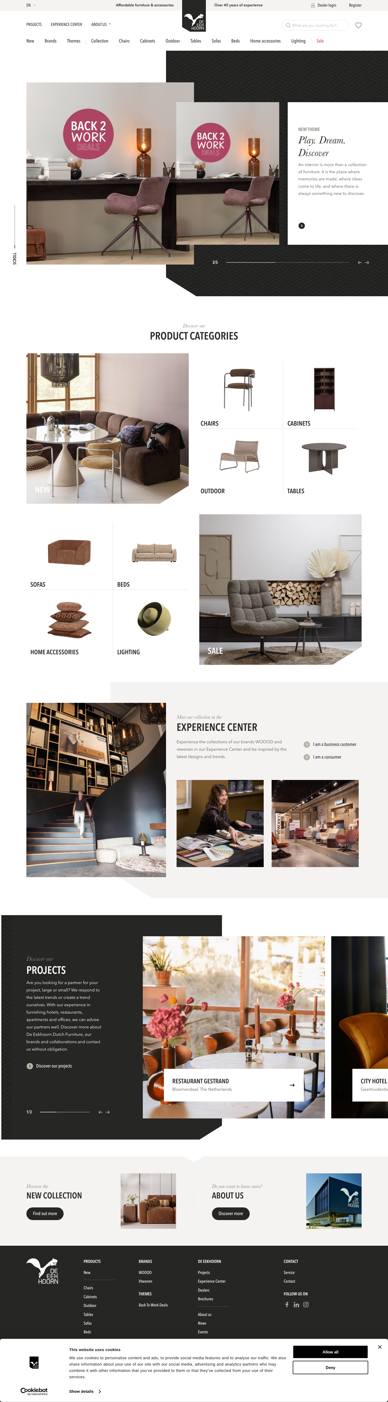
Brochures (205, 1299)
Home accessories (265, 41)
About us (204, 1315)
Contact (289, 1281)
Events (203, 1332)
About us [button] (99, 24)
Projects (34, 24)
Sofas (216, 41)
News (202, 1323)
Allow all (330, 1352)
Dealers (203, 1290)
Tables (196, 41)
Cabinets (147, 41)
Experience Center (67, 24)
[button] (31, 5)
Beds (235, 41)
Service (289, 1273)
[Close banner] (380, 1347)
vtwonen (145, 1281)
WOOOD (145, 1273)
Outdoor (173, 41)
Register (355, 5)
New (30, 41)
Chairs (124, 41)
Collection (99, 41)
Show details (81, 1391)
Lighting (298, 41)
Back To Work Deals (153, 1305)
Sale (320, 41)
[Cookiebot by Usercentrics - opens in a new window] (34, 1392)
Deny (330, 1367)
